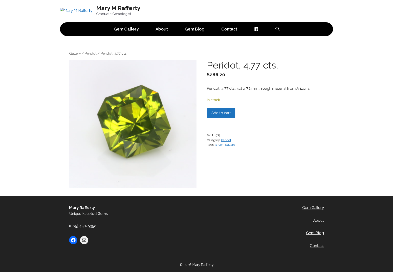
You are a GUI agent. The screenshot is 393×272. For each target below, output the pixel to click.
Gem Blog (194, 29)
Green (219, 144)
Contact (229, 29)
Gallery (75, 53)
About (162, 29)
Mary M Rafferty (118, 8)
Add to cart (221, 113)
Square (230, 144)
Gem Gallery (126, 29)
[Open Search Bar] (277, 29)
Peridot (91, 53)
